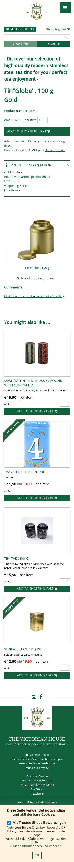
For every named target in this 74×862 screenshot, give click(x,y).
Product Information (31, 165)
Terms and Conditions (43, 802)
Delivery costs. (55, 150)
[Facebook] (40, 696)
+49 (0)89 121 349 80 (42, 785)
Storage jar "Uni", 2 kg (23, 649)
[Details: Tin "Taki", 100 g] (37, 530)
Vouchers (21, 43)
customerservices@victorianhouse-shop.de (37, 759)
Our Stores (37, 789)
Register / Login (19, 29)
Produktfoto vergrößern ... (38, 278)
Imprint (22, 802)
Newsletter (37, 793)
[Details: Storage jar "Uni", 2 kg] (37, 621)
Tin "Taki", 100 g (16, 558)
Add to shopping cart (27, 131)
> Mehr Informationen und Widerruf (35, 846)
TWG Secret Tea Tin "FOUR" (26, 472)
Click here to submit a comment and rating (34, 296)
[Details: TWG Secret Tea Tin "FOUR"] (37, 444)
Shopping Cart (56, 29)
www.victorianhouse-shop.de (37, 763)
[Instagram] (34, 696)
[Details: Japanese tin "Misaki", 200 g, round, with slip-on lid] (37, 353)
